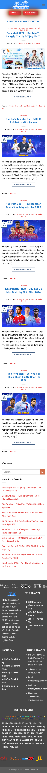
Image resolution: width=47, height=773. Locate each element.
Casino (10, 28)
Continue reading (23, 97)
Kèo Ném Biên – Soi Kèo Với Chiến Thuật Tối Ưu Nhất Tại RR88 (23, 377)
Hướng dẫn (31, 28)
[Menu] (43, 4)
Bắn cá (17, 28)
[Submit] (42, 472)
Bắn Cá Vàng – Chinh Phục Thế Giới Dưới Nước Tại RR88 (23, 506)
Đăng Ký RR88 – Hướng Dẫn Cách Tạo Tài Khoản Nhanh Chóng (21, 497)
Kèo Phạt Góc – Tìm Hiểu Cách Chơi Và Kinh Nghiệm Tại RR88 (23, 205)
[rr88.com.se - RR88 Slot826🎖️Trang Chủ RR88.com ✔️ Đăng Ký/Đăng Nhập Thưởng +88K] (21, 4)
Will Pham (36, 43)
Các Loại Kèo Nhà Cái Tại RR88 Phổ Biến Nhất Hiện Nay (23, 121)
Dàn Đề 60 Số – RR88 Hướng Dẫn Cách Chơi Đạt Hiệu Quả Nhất (22, 540)
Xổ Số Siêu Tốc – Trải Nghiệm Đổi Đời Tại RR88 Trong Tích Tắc (21, 531)
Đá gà (23, 28)
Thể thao (39, 106)
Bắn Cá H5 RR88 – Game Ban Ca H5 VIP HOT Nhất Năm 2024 (22, 514)
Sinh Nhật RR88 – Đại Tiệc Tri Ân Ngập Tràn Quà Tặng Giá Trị (23, 35)
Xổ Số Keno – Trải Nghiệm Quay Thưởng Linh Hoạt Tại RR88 (22, 523)
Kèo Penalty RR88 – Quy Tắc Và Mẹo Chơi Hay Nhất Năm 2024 (23, 290)
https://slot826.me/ (37, 688)
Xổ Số (26, 30)
